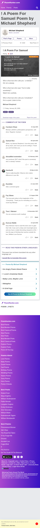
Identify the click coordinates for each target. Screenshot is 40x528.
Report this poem (32, 117)
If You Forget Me (6, 436)
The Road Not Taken (8, 433)
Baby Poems (5, 362)
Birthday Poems (6, 370)
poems (11, 112)
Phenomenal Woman (8, 427)
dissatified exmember (14, 156)
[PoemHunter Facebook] (15, 457)
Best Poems (5, 324)
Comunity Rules (33, 464)
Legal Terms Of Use (19, 466)
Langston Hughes (7, 404)
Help (18, 463)
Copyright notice (14, 461)
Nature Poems (6, 376)
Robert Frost (5, 393)
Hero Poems (5, 381)
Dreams (3, 438)
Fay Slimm (9, 195)
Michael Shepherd (16, 31)
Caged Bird (5, 444)
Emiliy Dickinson (7, 407)
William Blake (5, 413)
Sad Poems (5, 367)
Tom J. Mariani (11, 211)
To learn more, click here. (8, 525)
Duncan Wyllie (11, 223)
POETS (11, 307)
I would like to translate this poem (14, 258)
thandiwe (9, 184)
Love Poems (5, 359)
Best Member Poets (7, 338)
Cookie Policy (24, 461)
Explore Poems (6, 344)
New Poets (5, 336)
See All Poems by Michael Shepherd (20, 294)
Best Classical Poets (8, 341)
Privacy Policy (7, 466)
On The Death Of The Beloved (11, 452)
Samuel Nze (10, 141)
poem (5, 112)
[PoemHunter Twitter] (18, 457)
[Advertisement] (20, 508)
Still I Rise (4, 430)
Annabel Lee (5, 441)
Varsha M (9, 170)
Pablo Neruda (6, 401)
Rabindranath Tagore (8, 415)
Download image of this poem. (11, 117)
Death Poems (5, 364)
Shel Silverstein (6, 410)
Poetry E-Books (6, 384)
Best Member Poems (8, 327)
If (1, 447)
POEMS (4, 307)
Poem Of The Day (7, 350)
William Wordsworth (8, 418)
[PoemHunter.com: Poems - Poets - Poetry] (10, 3)
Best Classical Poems (8, 330)
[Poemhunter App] (7, 456)
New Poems (5, 333)
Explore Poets (6, 347)
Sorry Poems (5, 378)
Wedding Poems (6, 373)
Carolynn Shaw (11, 127)
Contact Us (12, 463)
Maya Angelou (6, 396)
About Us (4, 461)
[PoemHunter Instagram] (21, 457)
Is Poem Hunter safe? (20, 464)
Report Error (25, 463)
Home (3, 7)
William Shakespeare (8, 399)
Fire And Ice (5, 450)
